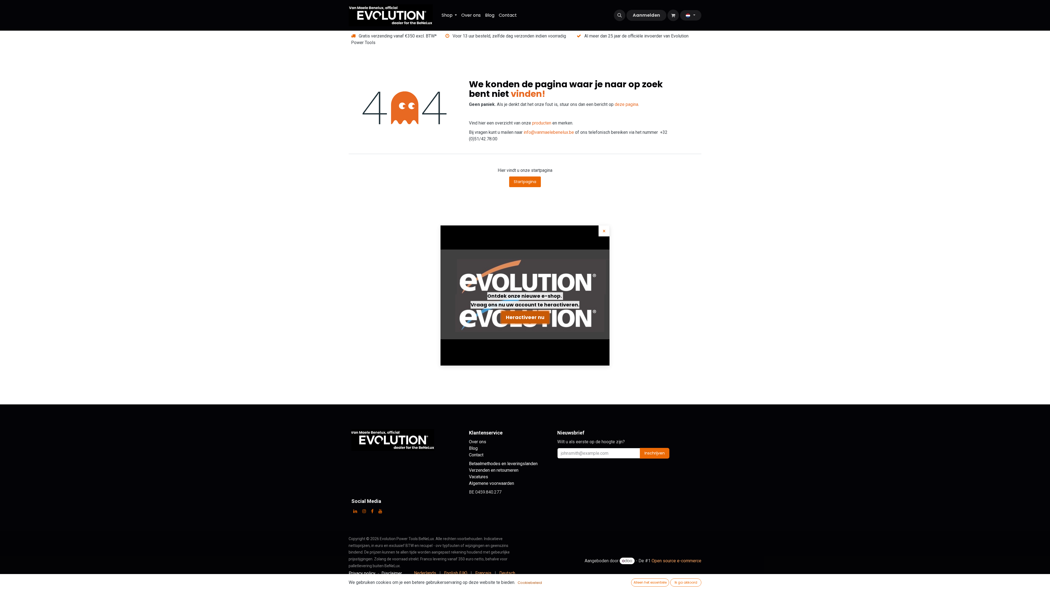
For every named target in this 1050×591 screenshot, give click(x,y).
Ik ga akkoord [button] (686, 582)
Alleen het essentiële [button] (650, 582)
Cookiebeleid (530, 582)
